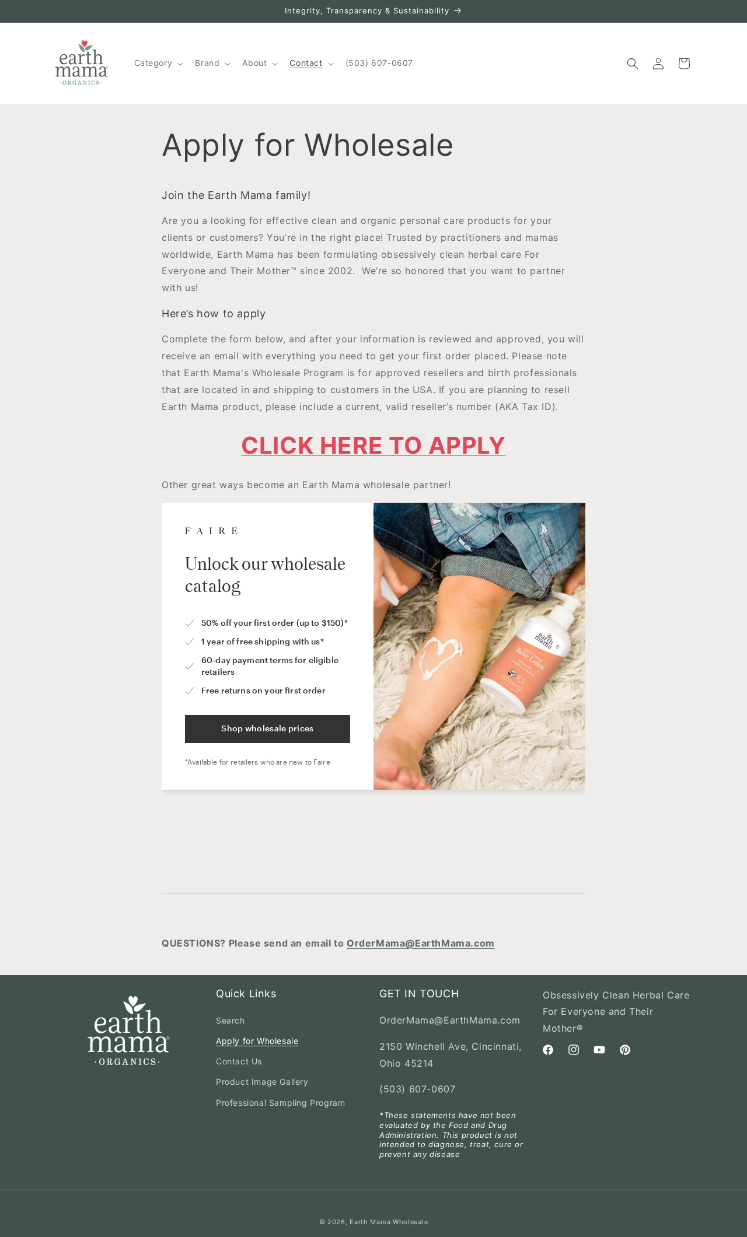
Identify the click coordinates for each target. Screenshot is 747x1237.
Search (230, 1020)
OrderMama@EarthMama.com (421, 943)
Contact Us (239, 1062)
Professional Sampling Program (280, 1103)
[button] (158, 63)
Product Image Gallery (262, 1082)
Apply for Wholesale (257, 1041)
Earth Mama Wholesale (389, 1222)
